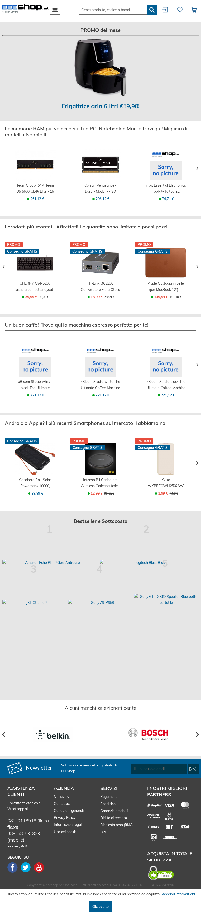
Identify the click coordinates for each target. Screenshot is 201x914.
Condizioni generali (69, 810)
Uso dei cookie (65, 832)
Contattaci (62, 803)
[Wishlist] (179, 9)
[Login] (165, 9)
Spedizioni (108, 804)
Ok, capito (100, 906)
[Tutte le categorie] (55, 9)
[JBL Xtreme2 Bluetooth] (34, 602)
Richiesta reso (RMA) (117, 825)
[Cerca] (152, 10)
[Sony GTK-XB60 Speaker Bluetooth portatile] (166, 599)
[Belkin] (53, 734)
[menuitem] (55, 10)
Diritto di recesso (113, 818)
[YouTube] (39, 872)
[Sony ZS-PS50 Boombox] (100, 602)
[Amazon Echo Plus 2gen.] (50, 562)
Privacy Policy (64, 817)
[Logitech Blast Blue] (148, 562)
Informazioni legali (68, 824)
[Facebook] (14, 872)
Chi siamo (61, 796)
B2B (103, 832)
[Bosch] (148, 734)
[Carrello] (194, 9)
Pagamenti (108, 796)
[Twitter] (27, 872)
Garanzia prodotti (114, 811)
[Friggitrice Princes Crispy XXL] (100, 67)
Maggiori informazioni (178, 894)
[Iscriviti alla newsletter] (193, 769)
